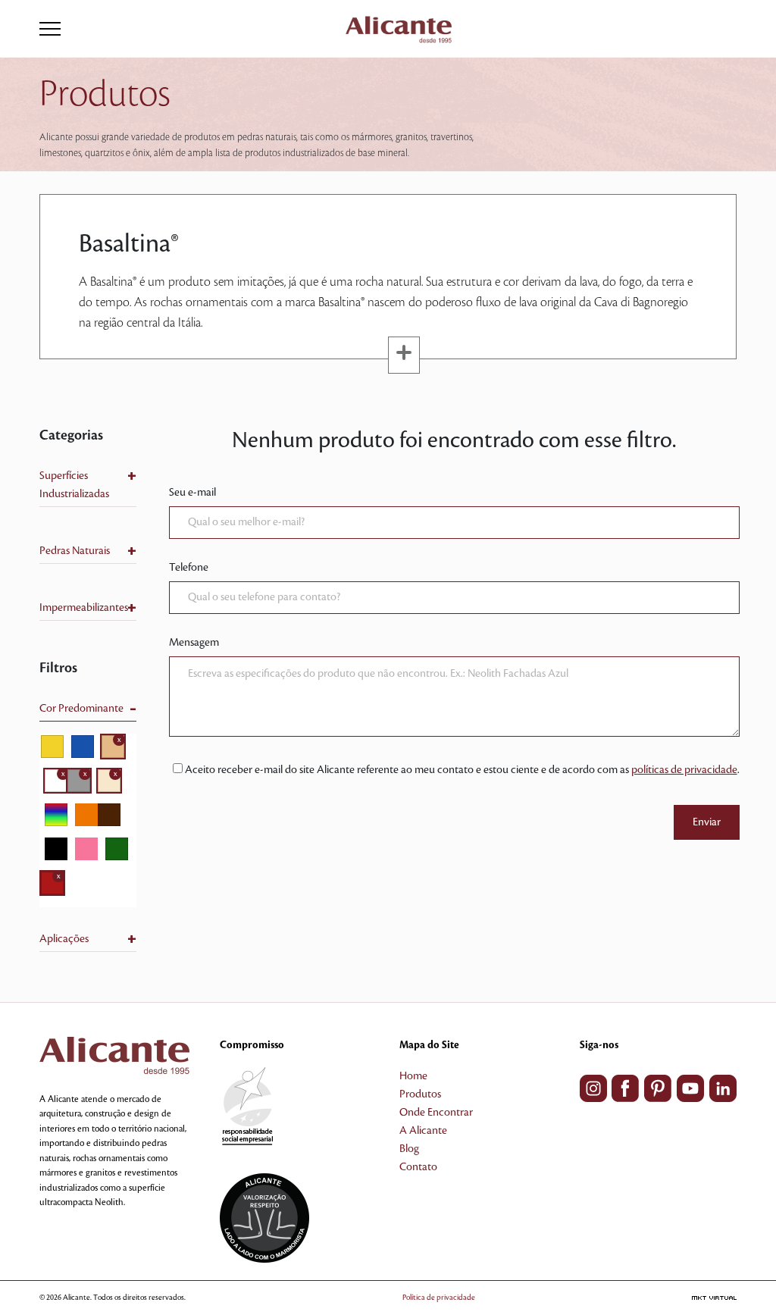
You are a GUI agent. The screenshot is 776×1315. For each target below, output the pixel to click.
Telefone (188, 568)
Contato (418, 1167)
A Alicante (423, 1131)
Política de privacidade (438, 1297)
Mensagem (194, 643)
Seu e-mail (192, 493)
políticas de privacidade (684, 770)
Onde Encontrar (436, 1113)
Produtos (420, 1094)
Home (413, 1076)
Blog (409, 1149)
